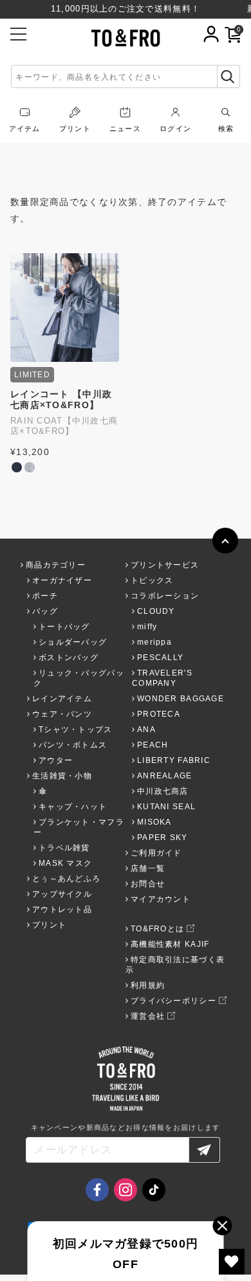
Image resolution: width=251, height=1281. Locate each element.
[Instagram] (125, 1189)
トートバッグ (64, 627)
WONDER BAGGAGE (180, 699)
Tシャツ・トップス (76, 729)
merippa (154, 642)
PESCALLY (160, 657)
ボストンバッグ (68, 657)
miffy (147, 627)
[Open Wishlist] (232, 1262)
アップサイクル (62, 894)
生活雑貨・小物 (62, 776)
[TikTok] (153, 1189)
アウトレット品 (62, 909)
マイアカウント (161, 899)
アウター (56, 760)
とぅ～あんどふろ (66, 878)
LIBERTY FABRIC (173, 760)
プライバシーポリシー (173, 1001)
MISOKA (154, 822)
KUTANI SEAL (166, 807)
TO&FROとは (157, 929)
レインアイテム (62, 699)
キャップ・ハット (73, 807)
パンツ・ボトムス (73, 745)
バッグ (45, 611)
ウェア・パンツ (62, 714)
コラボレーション (165, 596)
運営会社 (148, 1016)
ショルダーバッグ (73, 642)
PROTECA (158, 714)
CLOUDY (156, 611)
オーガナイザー (62, 580)
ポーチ (45, 596)
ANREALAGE (164, 776)
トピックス (152, 580)
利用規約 (148, 985)
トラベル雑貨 (64, 848)
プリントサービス (165, 565)
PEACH (152, 745)
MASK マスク (65, 863)
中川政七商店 (163, 791)
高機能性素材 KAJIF (170, 944)
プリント (49, 925)
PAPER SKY (162, 837)
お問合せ (148, 884)
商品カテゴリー (56, 565)
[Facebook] (97, 1189)
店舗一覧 (148, 868)
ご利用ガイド (156, 853)
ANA (146, 729)
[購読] (204, 1150)
